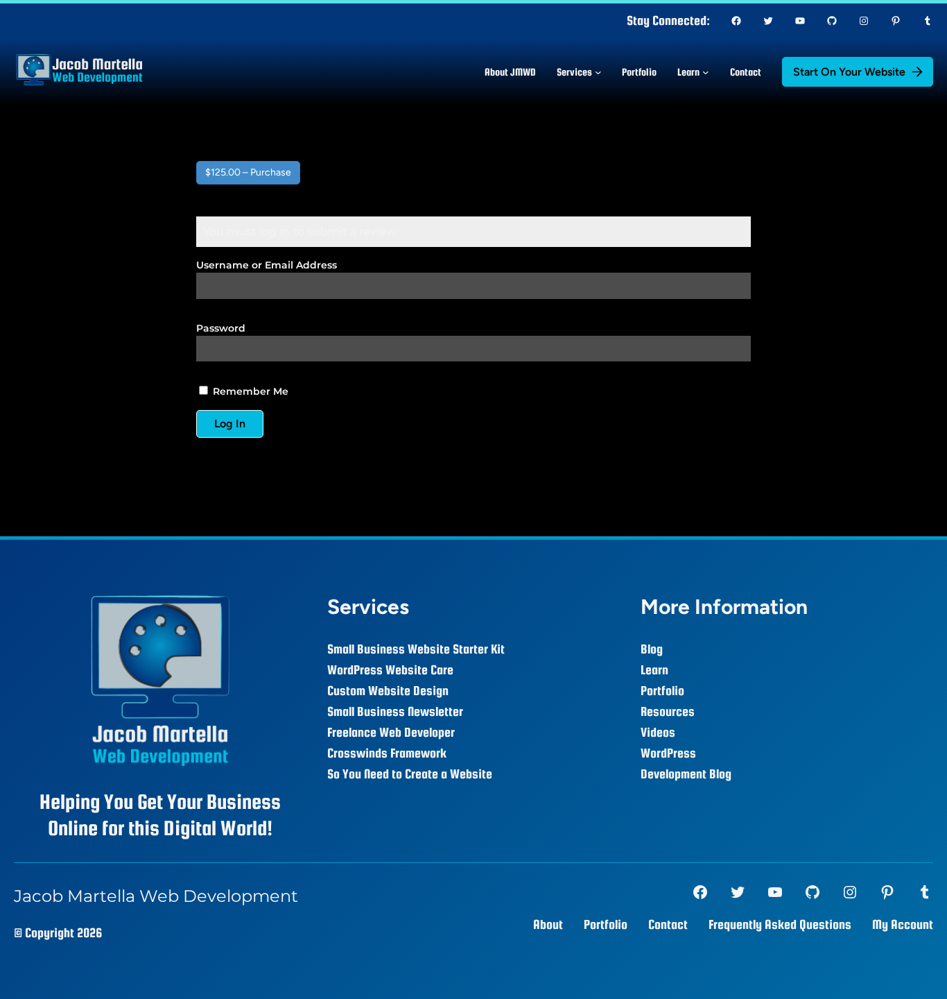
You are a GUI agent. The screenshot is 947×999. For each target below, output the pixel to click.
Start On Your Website (849, 71)
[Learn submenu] (705, 72)
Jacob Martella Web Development (156, 896)
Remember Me (249, 391)
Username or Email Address (266, 265)
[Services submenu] (598, 72)
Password (220, 328)
